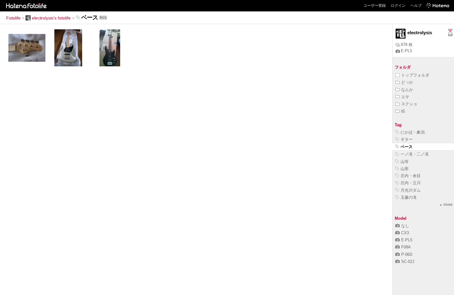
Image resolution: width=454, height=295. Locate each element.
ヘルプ (416, 5)
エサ (405, 96)
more (447, 204)
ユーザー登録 (375, 5)
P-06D (406, 254)
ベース (407, 146)
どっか (407, 82)
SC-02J (407, 261)
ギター (407, 139)
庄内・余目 (411, 175)
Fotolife (13, 17)
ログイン (398, 5)
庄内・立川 (411, 183)
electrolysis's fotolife (51, 17)
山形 (405, 168)
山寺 (405, 161)
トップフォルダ (415, 75)
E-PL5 (406, 50)
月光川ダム (411, 190)
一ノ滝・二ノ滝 (415, 154)
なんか (407, 89)
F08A (406, 247)
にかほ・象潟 (413, 132)
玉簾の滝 (409, 197)
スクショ (409, 104)
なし (405, 225)
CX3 (405, 233)
